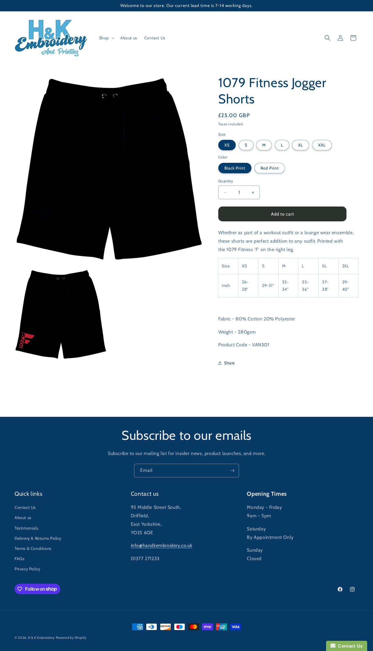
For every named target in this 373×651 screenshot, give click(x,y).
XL (300, 145)
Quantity (225, 181)
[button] (106, 38)
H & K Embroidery (41, 638)
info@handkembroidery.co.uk (161, 545)
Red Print (270, 168)
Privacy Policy (27, 568)
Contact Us (25, 507)
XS (227, 145)
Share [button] (229, 363)
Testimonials (26, 528)
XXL (322, 145)
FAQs (19, 558)
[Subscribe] (232, 470)
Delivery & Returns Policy (38, 538)
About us (23, 517)
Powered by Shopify (71, 638)
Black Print (234, 168)
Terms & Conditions (33, 548)
